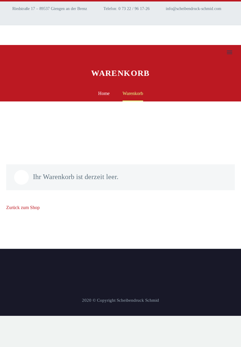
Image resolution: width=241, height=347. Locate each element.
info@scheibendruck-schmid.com (193, 8)
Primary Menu (229, 52)
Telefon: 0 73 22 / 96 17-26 (126, 8)
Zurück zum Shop (23, 207)
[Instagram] (9, 17)
